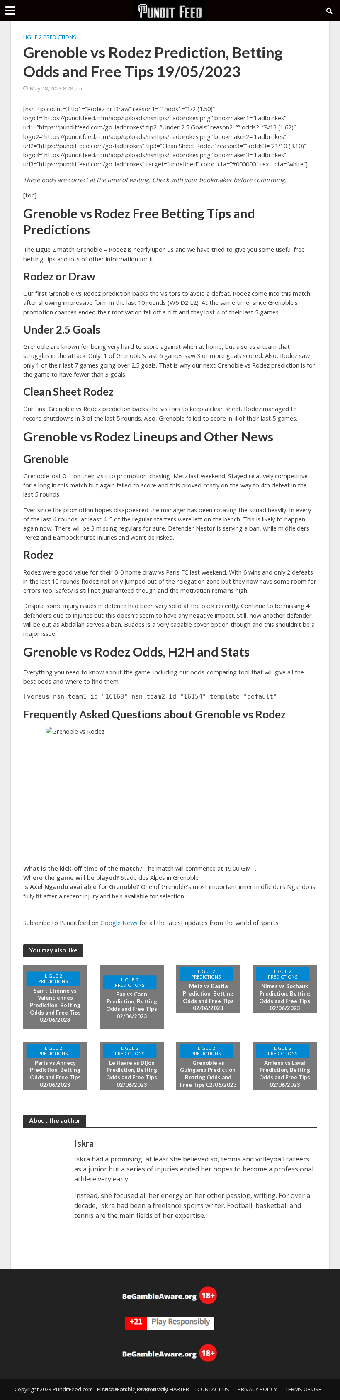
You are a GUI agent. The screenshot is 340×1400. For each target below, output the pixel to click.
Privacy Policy (257, 1389)
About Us (114, 1389)
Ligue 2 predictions (49, 37)
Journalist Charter (162, 1389)
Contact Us (213, 1389)
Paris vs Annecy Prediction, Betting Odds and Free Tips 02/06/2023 (55, 1073)
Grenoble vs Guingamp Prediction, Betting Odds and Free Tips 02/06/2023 (208, 1073)
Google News (119, 922)
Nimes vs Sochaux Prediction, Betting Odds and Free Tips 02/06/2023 (284, 997)
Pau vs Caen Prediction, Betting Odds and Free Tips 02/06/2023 (131, 1005)
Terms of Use (303, 1389)
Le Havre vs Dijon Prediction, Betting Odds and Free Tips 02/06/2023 (131, 1073)
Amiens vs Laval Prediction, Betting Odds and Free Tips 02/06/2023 (284, 1073)
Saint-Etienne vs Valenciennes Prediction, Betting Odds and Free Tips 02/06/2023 (55, 1005)
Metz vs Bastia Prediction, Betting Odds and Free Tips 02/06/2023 (208, 997)
